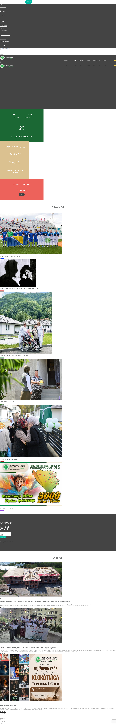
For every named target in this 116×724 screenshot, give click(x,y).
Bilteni (2, 28)
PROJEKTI (2, 15)
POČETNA (3, 7)
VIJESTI (2, 22)
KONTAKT (3, 39)
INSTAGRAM (3, 718)
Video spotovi (4, 32)
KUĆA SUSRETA (3, 17)
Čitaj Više (2, 258)
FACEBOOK (2, 716)
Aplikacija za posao (5, 41)
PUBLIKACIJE (3, 26)
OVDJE (22, 194)
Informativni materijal (5, 35)
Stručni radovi (4, 30)
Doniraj (2, 45)
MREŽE (1, 54)
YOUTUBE (2, 721)
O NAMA (2, 11)
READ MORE (3, 607)
